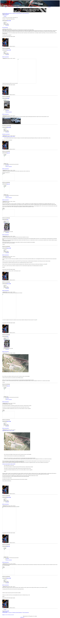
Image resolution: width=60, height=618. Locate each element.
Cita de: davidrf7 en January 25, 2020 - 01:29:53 (8, 136)
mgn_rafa (8, 385)
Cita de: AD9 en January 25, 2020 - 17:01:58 (8, 430)
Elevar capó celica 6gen (5, 27)
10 (9, 614)
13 (11, 614)
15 (13, 614)
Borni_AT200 (9, 20)
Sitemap (3, 614)
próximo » (6, 14)
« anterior (3, 14)
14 (12, 614)
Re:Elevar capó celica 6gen (5, 114)
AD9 (7, 219)
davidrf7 (8, 98)
